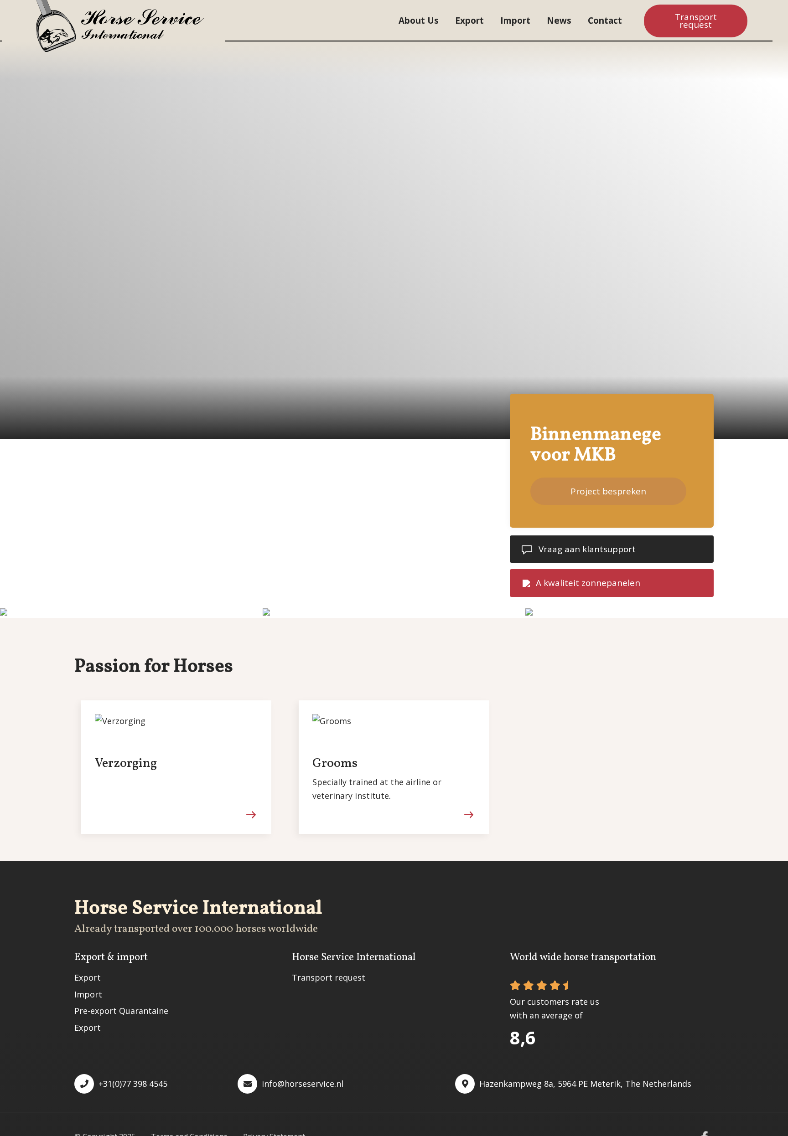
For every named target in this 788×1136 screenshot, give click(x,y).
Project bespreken (608, 491)
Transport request (696, 21)
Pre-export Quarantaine (121, 1010)
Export (469, 20)
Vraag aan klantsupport (587, 549)
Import (515, 20)
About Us (419, 20)
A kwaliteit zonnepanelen (588, 583)
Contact (605, 20)
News (559, 20)
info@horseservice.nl (302, 1083)
